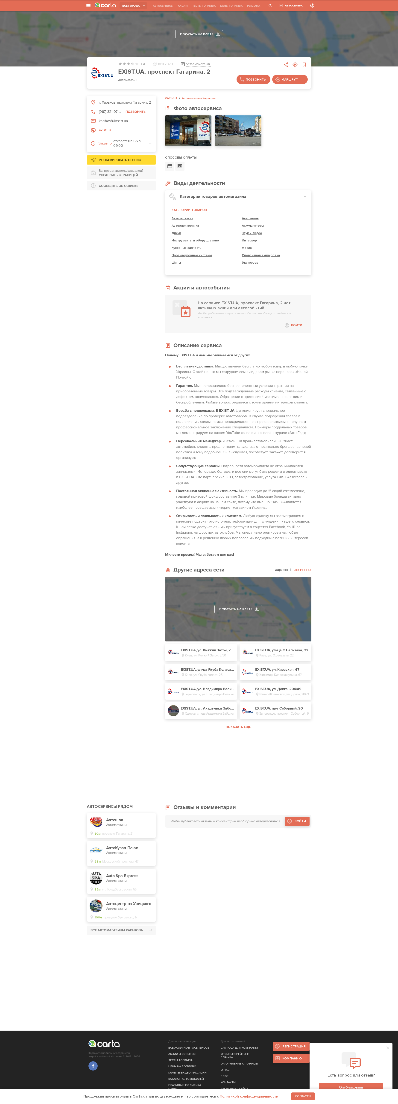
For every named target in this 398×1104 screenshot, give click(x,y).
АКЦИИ (183, 6)
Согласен (303, 1096)
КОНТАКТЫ (228, 1082)
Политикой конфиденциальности (249, 1096)
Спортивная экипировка (261, 255)
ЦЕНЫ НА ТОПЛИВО (182, 1066)
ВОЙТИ (296, 325)
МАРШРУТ (289, 79)
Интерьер (249, 240)
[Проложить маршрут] (295, 64)
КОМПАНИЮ (292, 1058)
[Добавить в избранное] (304, 64)
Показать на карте (196, 34)
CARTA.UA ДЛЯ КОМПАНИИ (239, 1048)
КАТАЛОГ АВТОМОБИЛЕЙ (186, 1079)
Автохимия (250, 218)
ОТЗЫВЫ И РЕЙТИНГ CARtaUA (235, 1055)
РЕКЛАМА (253, 6)
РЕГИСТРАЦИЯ (294, 1046)
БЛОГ (224, 1076)
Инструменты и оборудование (195, 240)
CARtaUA (171, 98)
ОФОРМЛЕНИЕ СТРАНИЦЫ (239, 1063)
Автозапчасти (182, 218)
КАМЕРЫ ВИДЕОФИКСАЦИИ (187, 1072)
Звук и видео (252, 233)
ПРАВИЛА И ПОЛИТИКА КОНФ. (184, 1086)
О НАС (225, 1070)
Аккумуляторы (253, 226)
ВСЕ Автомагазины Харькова (117, 930)
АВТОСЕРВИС (294, 5)
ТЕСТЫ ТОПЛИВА (204, 6)
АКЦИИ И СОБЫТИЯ (182, 1054)
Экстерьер (250, 263)
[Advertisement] (121, 223)
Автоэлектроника (185, 226)
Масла (247, 248)
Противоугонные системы (192, 255)
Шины (176, 263)
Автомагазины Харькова (199, 98)
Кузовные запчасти (187, 248)
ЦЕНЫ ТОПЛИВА (231, 6)
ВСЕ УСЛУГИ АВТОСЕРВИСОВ (188, 1048)
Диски (176, 233)
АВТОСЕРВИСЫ (163, 6)
